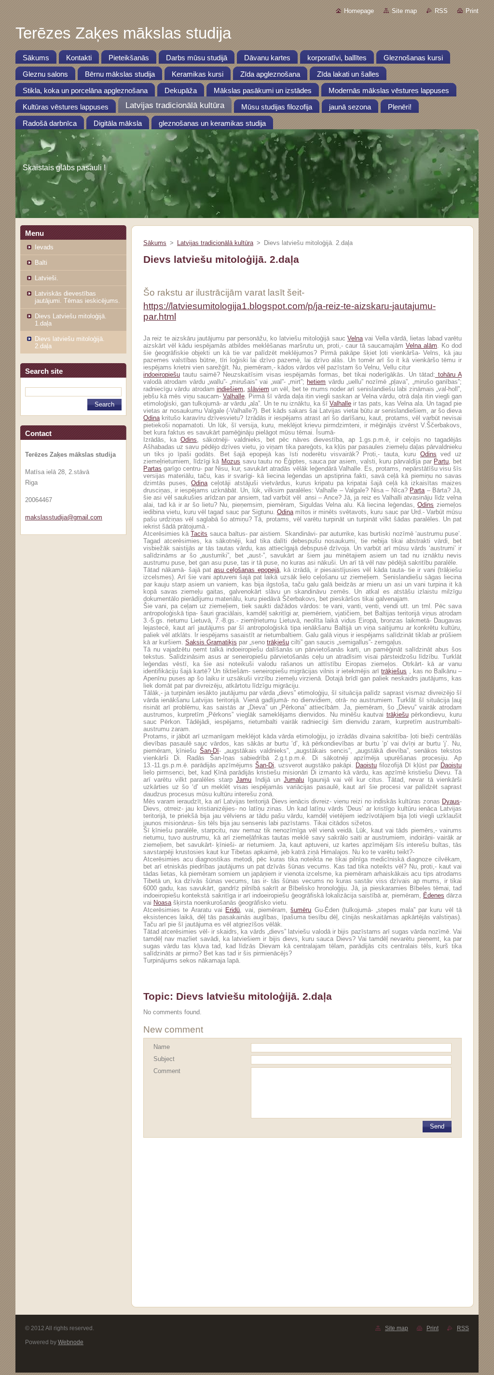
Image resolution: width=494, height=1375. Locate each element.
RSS (441, 10)
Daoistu (366, 765)
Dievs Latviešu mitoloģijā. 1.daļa (71, 320)
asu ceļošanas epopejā (246, 569)
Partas (152, 468)
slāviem (258, 389)
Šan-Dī (209, 750)
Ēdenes (433, 895)
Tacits (199, 533)
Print (472, 10)
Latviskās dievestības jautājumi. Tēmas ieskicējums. (77, 297)
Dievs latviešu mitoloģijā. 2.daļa (70, 342)
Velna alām (421, 345)
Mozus (230, 461)
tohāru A (448, 374)
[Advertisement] (302, 1221)
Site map (404, 10)
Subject (164, 1058)
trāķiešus (394, 671)
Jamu (243, 779)
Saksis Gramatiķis (211, 642)
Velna (355, 338)
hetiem (316, 381)
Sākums (154, 242)
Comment (166, 1071)
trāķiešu (278, 642)
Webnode (70, 1342)
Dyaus (451, 801)
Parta (417, 490)
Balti (41, 262)
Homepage (359, 10)
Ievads (44, 247)
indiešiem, (231, 389)
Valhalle (234, 396)
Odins (188, 439)
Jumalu (294, 779)
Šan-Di (264, 765)
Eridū (232, 909)
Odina (151, 418)
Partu (441, 461)
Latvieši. (46, 278)
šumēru (300, 909)
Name (161, 1046)
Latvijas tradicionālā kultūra (215, 242)
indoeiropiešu (161, 374)
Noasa (162, 902)
